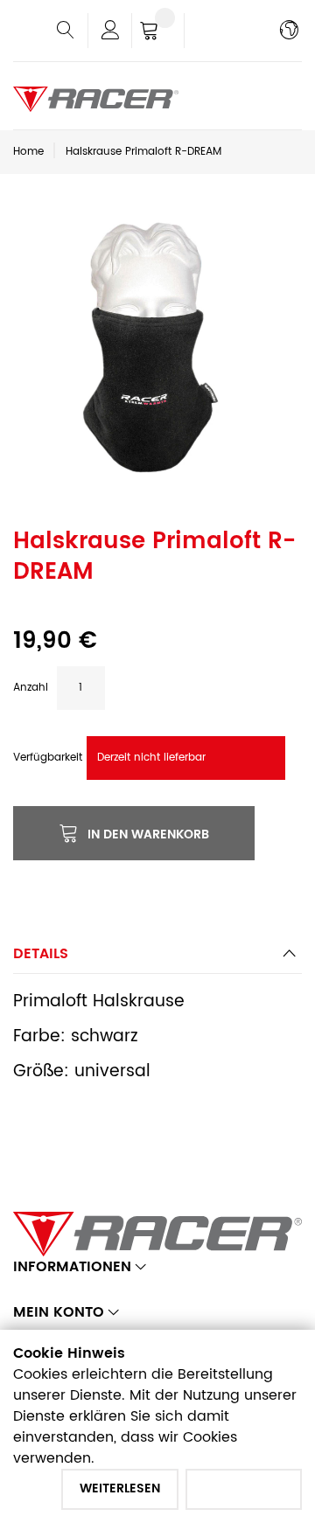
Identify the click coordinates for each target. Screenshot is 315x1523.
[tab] (157, 958)
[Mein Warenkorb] (158, 32)
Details (40, 953)
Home (28, 151)
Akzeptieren (244, 1488)
